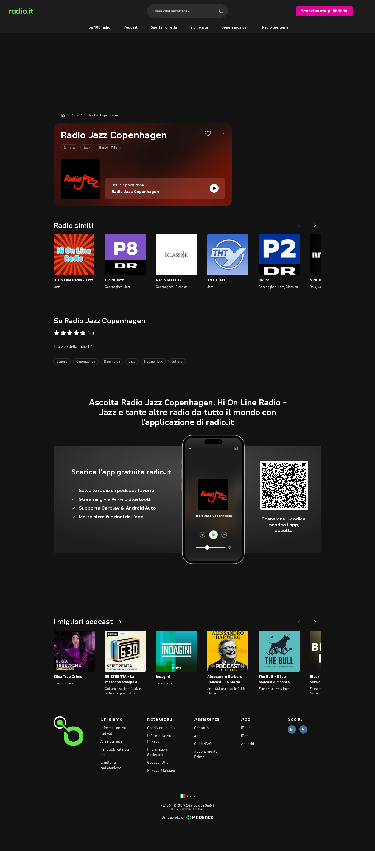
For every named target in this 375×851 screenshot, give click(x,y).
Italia (190, 796)
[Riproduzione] (214, 188)
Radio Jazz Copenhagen (135, 192)
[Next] (314, 223)
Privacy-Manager (161, 770)
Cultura (69, 148)
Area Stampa (111, 741)
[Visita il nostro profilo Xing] (303, 729)
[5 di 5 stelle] (83, 333)
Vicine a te (199, 27)
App (197, 736)
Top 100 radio (98, 27)
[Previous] (299, 223)
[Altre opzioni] (222, 133)
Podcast (131, 27)
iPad (244, 736)
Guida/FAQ (203, 744)
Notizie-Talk (108, 148)
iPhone (247, 728)
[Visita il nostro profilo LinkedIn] (292, 729)
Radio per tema (275, 27)
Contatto (201, 728)
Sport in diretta (164, 27)
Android (247, 744)
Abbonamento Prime (205, 754)
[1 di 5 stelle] (56, 333)
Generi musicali (235, 27)
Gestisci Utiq (158, 763)
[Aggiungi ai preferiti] (207, 133)
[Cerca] (221, 11)
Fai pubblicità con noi (115, 752)
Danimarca (112, 361)
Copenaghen (85, 361)
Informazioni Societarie (157, 752)
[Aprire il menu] (363, 11)
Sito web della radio (70, 347)
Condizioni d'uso (161, 728)
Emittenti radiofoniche (110, 765)
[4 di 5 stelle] (76, 333)
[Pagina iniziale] (63, 115)
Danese (62, 361)
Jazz (86, 148)
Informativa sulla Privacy (161, 738)
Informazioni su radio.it (113, 730)
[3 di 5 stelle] (69, 333)
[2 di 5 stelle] (63, 333)
